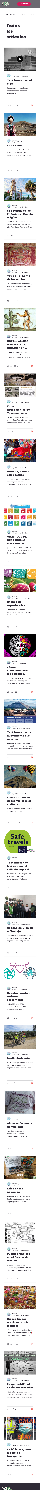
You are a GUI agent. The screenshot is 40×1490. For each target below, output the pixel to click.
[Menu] (35, 4)
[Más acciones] (32, 75)
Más (30, 14)
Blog (23, 14)
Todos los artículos (10, 14)
